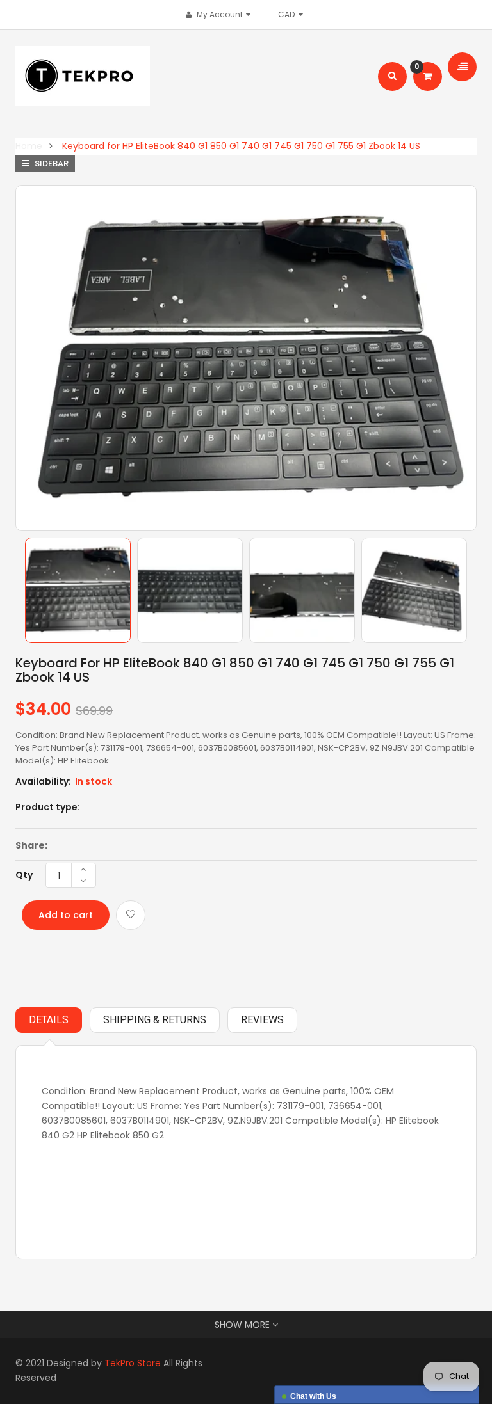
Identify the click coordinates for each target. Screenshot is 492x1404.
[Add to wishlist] (130, 915)
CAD (289, 14)
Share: (31, 845)
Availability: (43, 781)
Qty (24, 874)
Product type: (47, 807)
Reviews (262, 1020)
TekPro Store (132, 1363)
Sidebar (51, 163)
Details (49, 1020)
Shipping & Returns (154, 1020)
